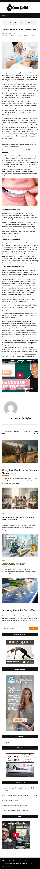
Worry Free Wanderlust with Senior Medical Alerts (20, 472)
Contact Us (6, 866)
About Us (5, 864)
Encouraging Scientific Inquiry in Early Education (18, 518)
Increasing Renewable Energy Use (18, 610)
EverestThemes (23, 861)
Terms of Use (27, 864)
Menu (5, 15)
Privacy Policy (15, 864)
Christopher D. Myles (15, 36)
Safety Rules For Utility (13, 563)
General (31, 36)
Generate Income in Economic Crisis (16, 811)
